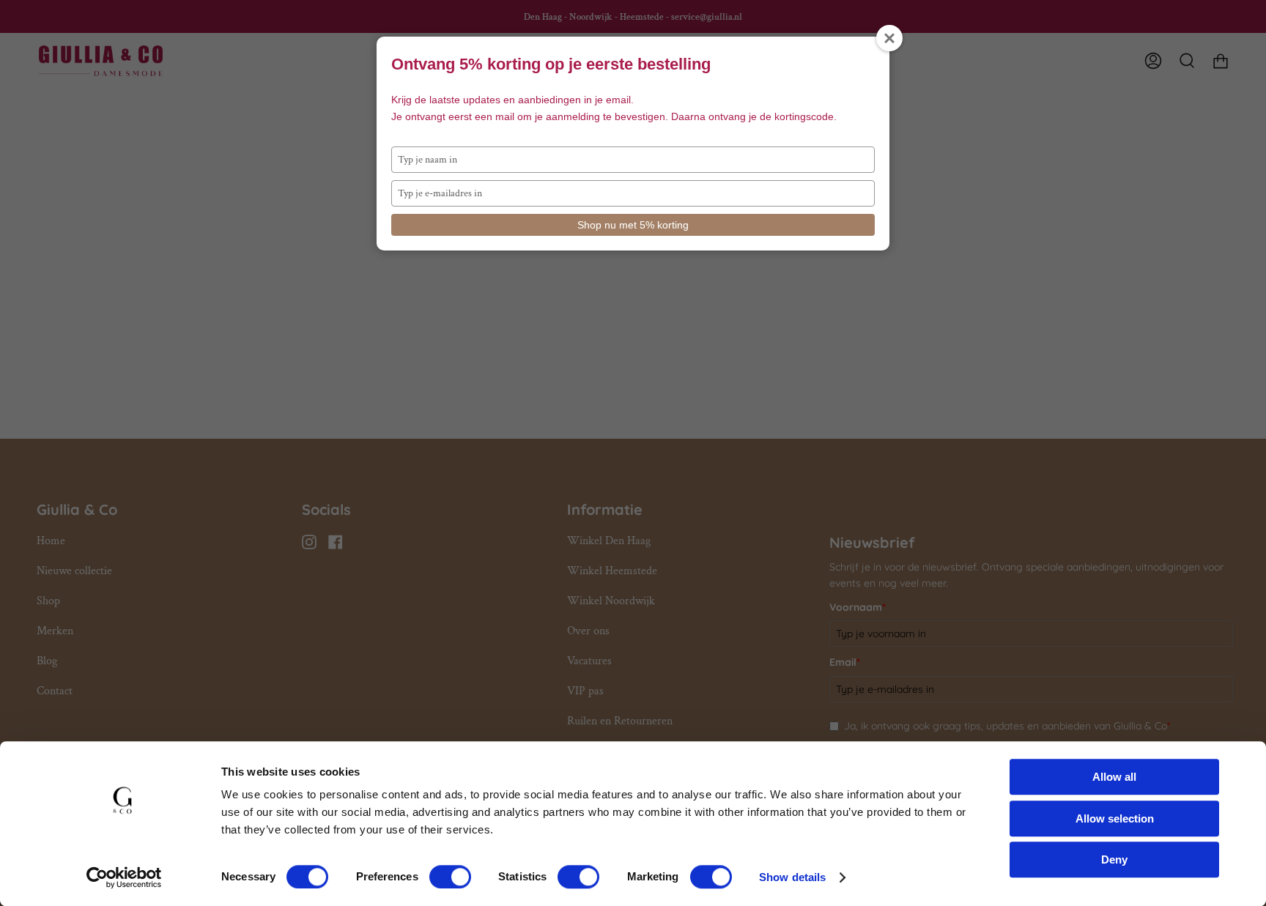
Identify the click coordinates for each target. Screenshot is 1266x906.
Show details (792, 877)
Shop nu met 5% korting (633, 225)
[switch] (450, 876)
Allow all (1114, 777)
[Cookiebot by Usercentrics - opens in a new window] (124, 877)
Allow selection (1115, 818)
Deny (1114, 859)
